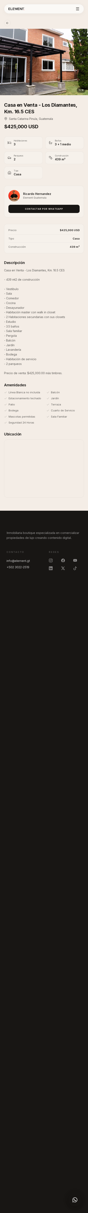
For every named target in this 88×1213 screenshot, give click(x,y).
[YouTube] (77, 560)
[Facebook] (65, 560)
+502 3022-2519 (18, 567)
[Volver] (7, 23)
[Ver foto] (44, 62)
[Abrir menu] (78, 9)
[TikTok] (77, 568)
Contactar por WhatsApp (44, 208)
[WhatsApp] (74, 1199)
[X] (65, 568)
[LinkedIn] (53, 568)
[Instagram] (53, 560)
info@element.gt (18, 561)
